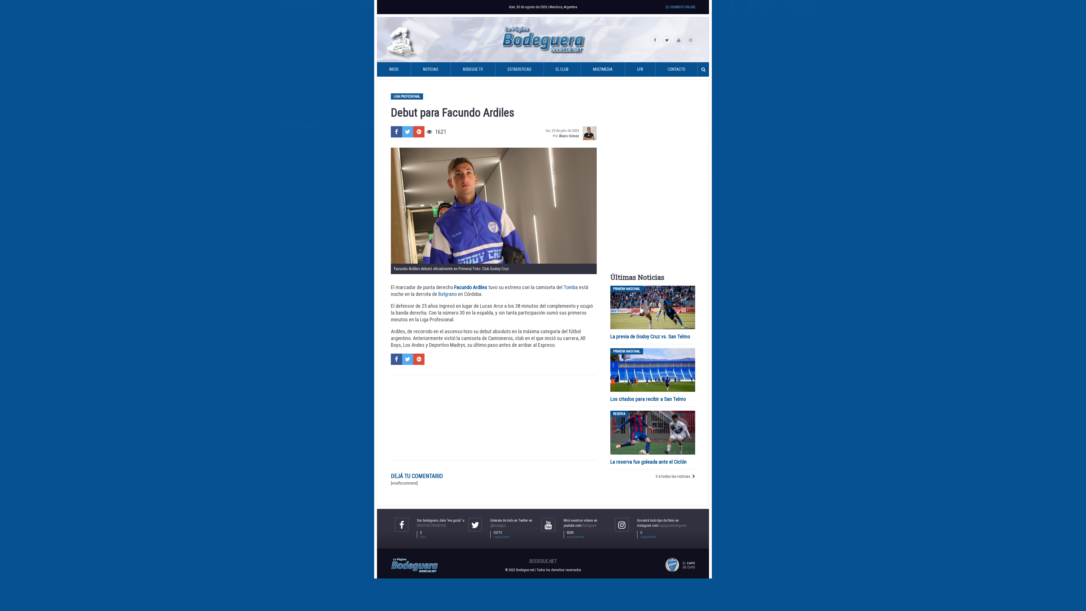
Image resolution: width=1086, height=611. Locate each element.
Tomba (571, 287)
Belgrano (447, 294)
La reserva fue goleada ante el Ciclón (648, 462)
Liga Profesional (407, 96)
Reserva (619, 414)
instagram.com (662, 526)
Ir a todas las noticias (673, 476)
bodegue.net (543, 561)
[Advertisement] (494, 417)
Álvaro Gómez (569, 136)
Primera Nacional (626, 289)
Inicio (393, 69)
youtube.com (580, 526)
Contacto (676, 69)
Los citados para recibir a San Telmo (648, 399)
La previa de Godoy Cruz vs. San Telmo (650, 336)
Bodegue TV (473, 69)
